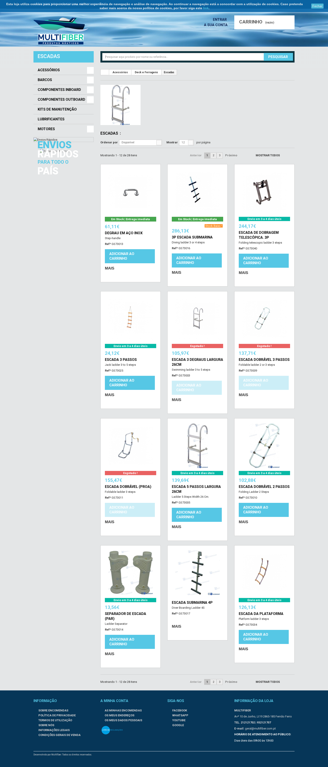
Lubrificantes (51, 119)
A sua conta (216, 25)
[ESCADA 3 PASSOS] (130, 318)
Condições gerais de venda (59, 735)
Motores (46, 129)
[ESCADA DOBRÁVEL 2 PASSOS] (264, 445)
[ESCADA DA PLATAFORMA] (264, 572)
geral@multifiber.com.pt (260, 728)
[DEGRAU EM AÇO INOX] (130, 191)
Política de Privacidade (57, 715)
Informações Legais (54, 730)
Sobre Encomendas (53, 710)
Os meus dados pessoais (123, 720)
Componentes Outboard (61, 100)
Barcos (45, 80)
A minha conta (114, 701)
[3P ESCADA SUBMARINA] (197, 191)
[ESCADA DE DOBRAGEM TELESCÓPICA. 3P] (264, 191)
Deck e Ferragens (146, 72)
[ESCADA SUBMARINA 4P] (197, 572)
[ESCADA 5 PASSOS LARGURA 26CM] (197, 445)
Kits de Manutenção (57, 109)
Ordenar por (109, 142)
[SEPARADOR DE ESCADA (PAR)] (130, 572)
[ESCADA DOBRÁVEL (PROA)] (130, 445)
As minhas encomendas (123, 710)
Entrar (220, 19)
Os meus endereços (119, 715)
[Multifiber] (60, 31)
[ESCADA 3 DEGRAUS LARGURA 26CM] (197, 318)
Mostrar (172, 142)
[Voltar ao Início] (105, 72)
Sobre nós (46, 725)
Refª (108, 244)
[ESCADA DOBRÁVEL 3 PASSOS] (264, 318)
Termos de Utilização (55, 720)
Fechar (317, 6)
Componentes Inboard (59, 90)
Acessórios (49, 70)
